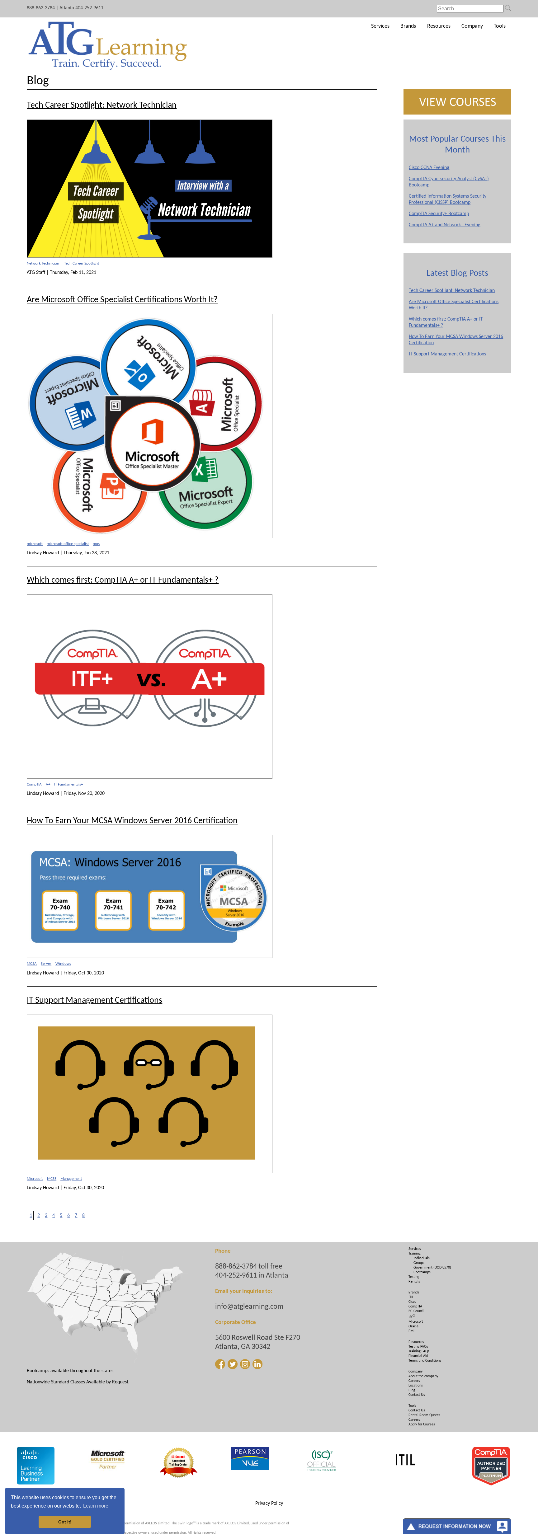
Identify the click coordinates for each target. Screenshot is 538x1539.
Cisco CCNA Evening (429, 167)
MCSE (51, 1179)
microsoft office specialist (68, 544)
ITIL (411, 1297)
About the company (423, 1376)
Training (414, 1253)
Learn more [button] (95, 1506)
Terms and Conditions (424, 1361)
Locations (415, 1385)
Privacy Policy (269, 1503)
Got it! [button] (65, 1521)
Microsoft (35, 1179)
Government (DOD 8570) (432, 1267)
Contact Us (416, 1395)
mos (96, 544)
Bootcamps (422, 1272)
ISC (411, 1317)
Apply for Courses (421, 1424)
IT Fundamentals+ (68, 784)
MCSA (32, 964)
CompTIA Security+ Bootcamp (439, 213)
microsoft (35, 544)
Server (46, 964)
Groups (418, 1263)
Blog (411, 1390)
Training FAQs (418, 1351)
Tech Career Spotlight (81, 263)
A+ (48, 784)
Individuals (421, 1258)
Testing (413, 1277)
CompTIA (34, 784)
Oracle (413, 1326)
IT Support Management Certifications (447, 354)
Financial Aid (418, 1356)
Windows (63, 964)
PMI (411, 1331)
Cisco (412, 1302)
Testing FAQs (418, 1347)
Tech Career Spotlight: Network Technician (452, 290)
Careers (414, 1381)
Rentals (414, 1281)
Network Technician (43, 263)
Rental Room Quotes (424, 1415)
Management (71, 1179)
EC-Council (416, 1311)
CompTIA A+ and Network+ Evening (444, 225)
